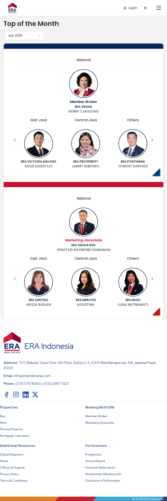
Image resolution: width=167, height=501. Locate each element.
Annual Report (95, 461)
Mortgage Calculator (14, 436)
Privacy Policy (9, 474)
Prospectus (93, 454)
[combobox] (24, 35)
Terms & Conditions (13, 481)
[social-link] (6, 395)
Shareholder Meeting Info (103, 474)
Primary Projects (11, 429)
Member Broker (96, 416)
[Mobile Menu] (159, 7)
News (4, 461)
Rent (3, 423)
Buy (2, 416)
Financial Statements (100, 467)
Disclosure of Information (102, 481)
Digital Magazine (11, 454)
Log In (133, 8)
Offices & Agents (12, 467)
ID (145, 8)
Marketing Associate (99, 423)
